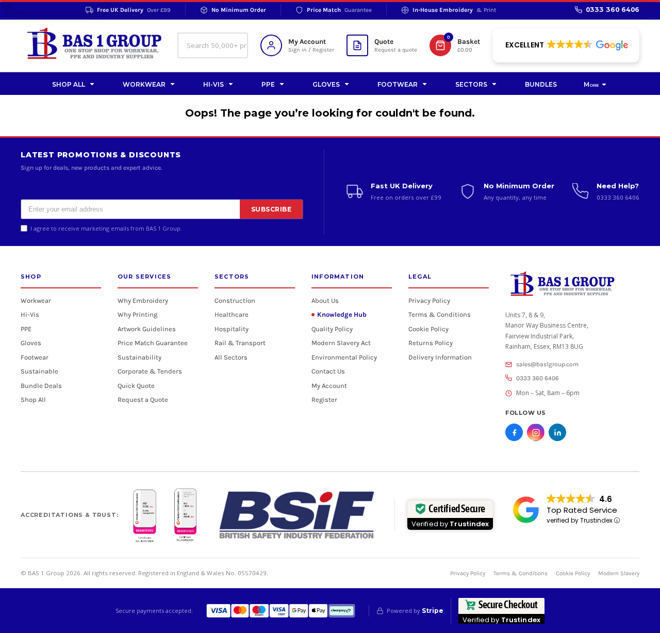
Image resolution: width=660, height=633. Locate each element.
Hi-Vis (30, 314)
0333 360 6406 (612, 9)
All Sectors (231, 357)
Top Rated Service (582, 510)
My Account (329, 385)
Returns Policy (430, 343)
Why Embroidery (143, 300)
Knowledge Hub (342, 314)
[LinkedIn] (557, 432)
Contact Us (328, 371)
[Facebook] (514, 432)
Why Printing (137, 314)
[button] (565, 45)
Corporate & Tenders (150, 371)
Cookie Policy (428, 329)
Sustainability (139, 357)
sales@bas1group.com (547, 364)
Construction (234, 300)
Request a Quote (143, 399)
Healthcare (231, 314)
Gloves (31, 343)
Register (324, 399)
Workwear (36, 300)
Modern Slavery (618, 573)
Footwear (34, 357)
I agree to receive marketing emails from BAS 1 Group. (106, 228)
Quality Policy (332, 329)
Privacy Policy (429, 300)
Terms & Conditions (439, 314)
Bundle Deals (41, 385)
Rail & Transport (240, 343)
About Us (325, 300)
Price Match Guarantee (153, 343)
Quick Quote (136, 385)
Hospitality (231, 329)
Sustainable (39, 371)
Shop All (33, 399)
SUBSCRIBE (271, 209)
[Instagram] (535, 432)
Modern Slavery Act (341, 343)
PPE (26, 329)
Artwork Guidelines (147, 329)
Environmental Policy (344, 357)
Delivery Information (440, 357)
